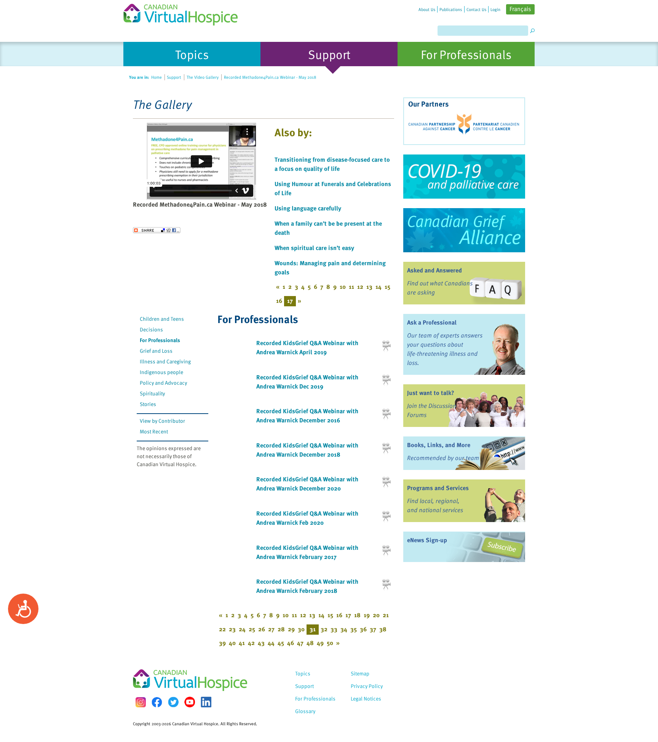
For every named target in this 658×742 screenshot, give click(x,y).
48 (310, 642)
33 (334, 629)
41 (242, 642)
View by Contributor (162, 421)
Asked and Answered (434, 270)
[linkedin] (206, 702)
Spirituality (152, 393)
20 (376, 614)
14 (378, 286)
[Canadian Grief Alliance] (464, 230)
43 (261, 642)
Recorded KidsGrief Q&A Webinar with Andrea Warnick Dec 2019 (307, 382)
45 (281, 642)
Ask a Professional (432, 322)
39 (222, 642)
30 (301, 629)
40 (232, 642)
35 (353, 629)
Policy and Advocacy (163, 383)
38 (382, 629)
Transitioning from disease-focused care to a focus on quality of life (332, 164)
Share (156, 230)
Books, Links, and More (438, 444)
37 (373, 629)
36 (363, 629)
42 (251, 642)
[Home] (185, 12)
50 (330, 642)
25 (252, 629)
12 (360, 286)
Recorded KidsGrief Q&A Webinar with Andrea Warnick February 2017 (307, 552)
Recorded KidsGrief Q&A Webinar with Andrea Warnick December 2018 (307, 450)
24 (242, 629)
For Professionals (160, 340)
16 (279, 300)
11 (351, 286)
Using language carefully (308, 208)
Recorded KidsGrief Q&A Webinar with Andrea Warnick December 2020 (307, 483)
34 (343, 629)
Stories (148, 404)
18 (357, 614)
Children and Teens (162, 319)
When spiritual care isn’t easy (314, 247)
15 (387, 286)
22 (222, 629)
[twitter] (173, 702)
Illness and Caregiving (165, 361)
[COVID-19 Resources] (464, 176)
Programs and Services (438, 487)
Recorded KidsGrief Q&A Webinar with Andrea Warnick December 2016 (307, 415)
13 (369, 286)
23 (232, 629)
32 (324, 629)
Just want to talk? (430, 392)
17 (348, 614)
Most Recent (154, 431)
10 (343, 286)
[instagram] (140, 702)
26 (261, 629)
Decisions (151, 329)
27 (271, 629)
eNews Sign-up (427, 540)
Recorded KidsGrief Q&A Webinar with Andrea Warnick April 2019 (307, 347)
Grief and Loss (156, 351)
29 (291, 629)
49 (320, 642)
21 (386, 614)
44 (271, 642)
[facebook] (157, 702)
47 (300, 642)
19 (367, 614)
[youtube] (189, 702)
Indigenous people (161, 372)
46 (290, 642)
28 (281, 629)
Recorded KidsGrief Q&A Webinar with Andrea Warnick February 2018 (307, 586)
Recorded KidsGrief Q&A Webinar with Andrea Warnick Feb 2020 (307, 518)
